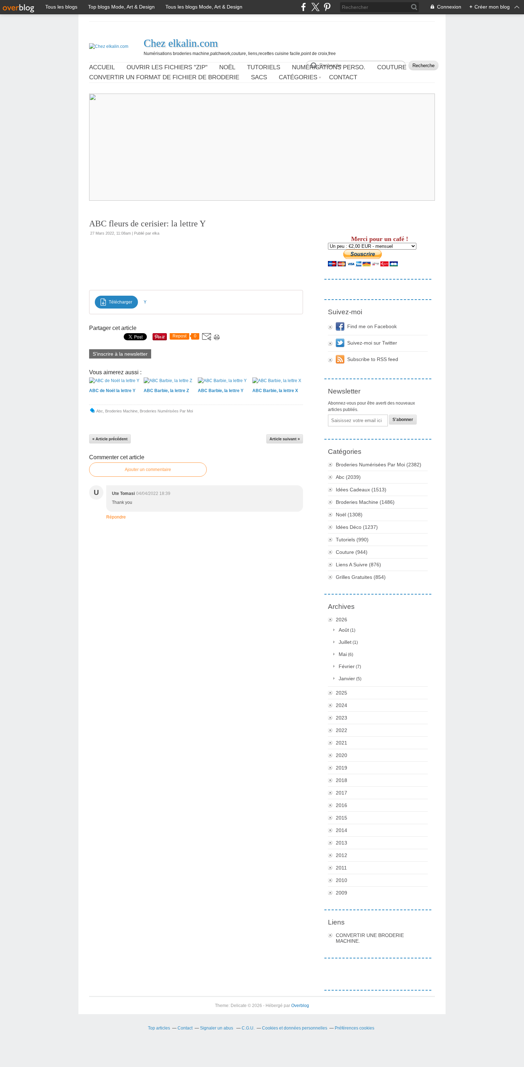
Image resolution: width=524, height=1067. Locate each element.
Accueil (102, 67)
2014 (341, 830)
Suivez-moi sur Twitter (372, 343)
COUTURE (391, 67)
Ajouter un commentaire (148, 469)
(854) (361, 577)
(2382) (378, 464)
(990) (352, 539)
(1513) (361, 489)
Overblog (300, 1005)
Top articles (159, 1028)
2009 (341, 893)
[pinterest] (327, 7)
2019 (341, 768)
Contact (343, 77)
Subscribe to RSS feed (372, 359)
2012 (341, 855)
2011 (341, 868)
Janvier (347, 678)
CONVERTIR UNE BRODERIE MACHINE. (370, 938)
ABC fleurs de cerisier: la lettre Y (147, 223)
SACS (259, 77)
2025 (341, 693)
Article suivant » (284, 439)
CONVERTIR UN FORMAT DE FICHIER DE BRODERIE (164, 77)
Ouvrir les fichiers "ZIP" (167, 67)
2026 (341, 619)
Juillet (345, 642)
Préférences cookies (354, 1028)
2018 (341, 780)
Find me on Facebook (372, 326)
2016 (341, 805)
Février (347, 666)
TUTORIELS (263, 67)
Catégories (298, 77)
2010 (341, 880)
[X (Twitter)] (315, 7)
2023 (341, 718)
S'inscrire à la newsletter (120, 354)
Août (344, 630)
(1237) (357, 527)
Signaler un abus (217, 1028)
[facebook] (303, 7)
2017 (341, 793)
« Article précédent (110, 439)
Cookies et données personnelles (294, 1028)
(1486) (365, 502)
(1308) (349, 514)
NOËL (227, 67)
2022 (341, 730)
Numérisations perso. (328, 67)
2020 (341, 755)
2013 (341, 843)
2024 (341, 705)
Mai (343, 654)
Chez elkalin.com (181, 43)
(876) (358, 564)
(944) (352, 552)
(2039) (348, 477)
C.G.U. (248, 1028)
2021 (341, 743)
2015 (341, 818)
